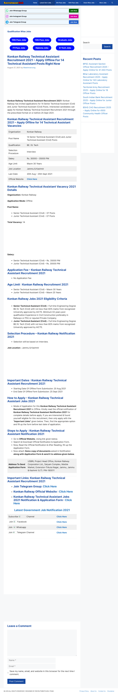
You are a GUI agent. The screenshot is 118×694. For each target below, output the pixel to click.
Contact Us (102, 691)
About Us (94, 691)
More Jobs (102, 3)
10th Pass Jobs (73, 3)
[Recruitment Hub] (14, 3)
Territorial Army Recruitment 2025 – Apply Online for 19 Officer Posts (96, 90)
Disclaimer (110, 691)
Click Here (50, 486)
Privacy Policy (84, 691)
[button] (112, 3)
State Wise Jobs (89, 3)
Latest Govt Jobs (45, 3)
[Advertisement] (42, 86)
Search (86, 42)
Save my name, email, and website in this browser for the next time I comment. (42, 672)
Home (35, 3)
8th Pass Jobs (61, 3)
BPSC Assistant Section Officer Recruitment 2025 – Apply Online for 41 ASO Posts (97, 67)
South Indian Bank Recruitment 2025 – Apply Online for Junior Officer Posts (97, 100)
